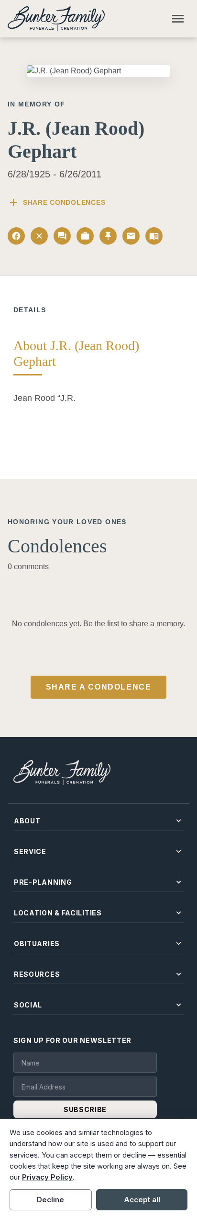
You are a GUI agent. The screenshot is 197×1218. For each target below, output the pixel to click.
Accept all (142, 1199)
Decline (50, 1199)
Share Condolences (56, 202)
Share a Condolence (99, 687)
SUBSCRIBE (85, 1109)
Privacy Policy (47, 1177)
